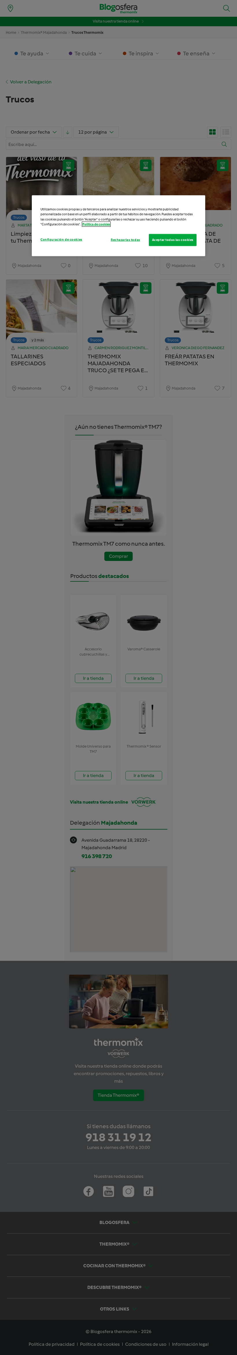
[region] (118, 225)
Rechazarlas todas (125, 239)
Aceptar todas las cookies (172, 239)
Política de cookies (96, 224)
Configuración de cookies (61, 239)
